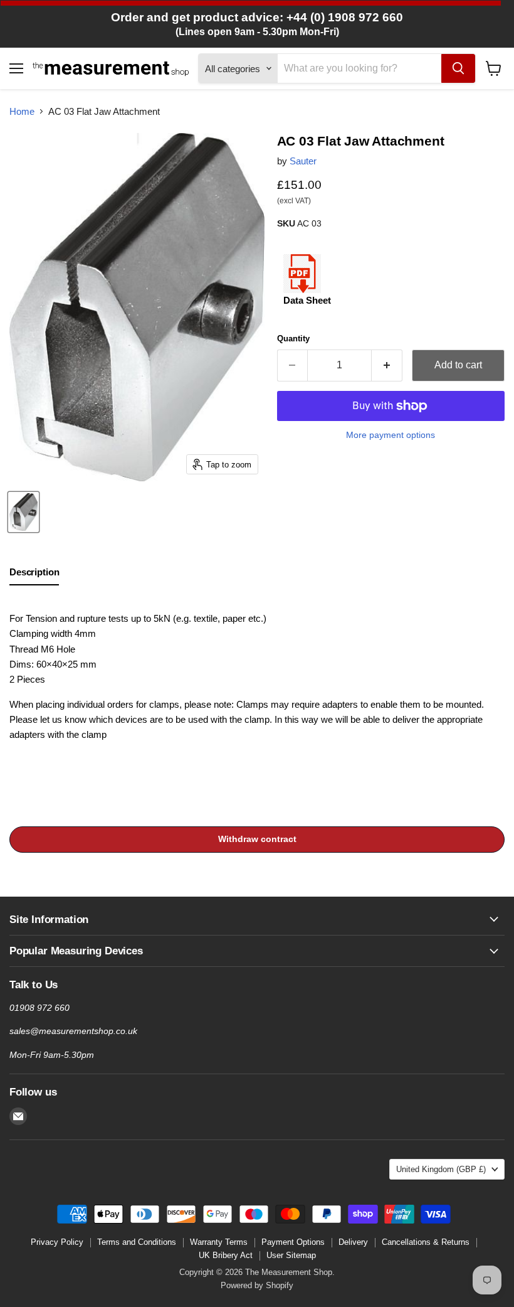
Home (21, 111)
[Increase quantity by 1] (387, 365)
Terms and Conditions (136, 1242)
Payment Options (293, 1242)
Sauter (303, 161)
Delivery (353, 1242)
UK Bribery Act (226, 1255)
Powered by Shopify (257, 1285)
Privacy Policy (57, 1242)
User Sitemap (291, 1255)
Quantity (293, 338)
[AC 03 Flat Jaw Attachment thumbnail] (23, 512)
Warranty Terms (219, 1242)
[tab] (34, 575)
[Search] (458, 68)
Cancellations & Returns (425, 1242)
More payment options (390, 435)
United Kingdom (441, 1169)
